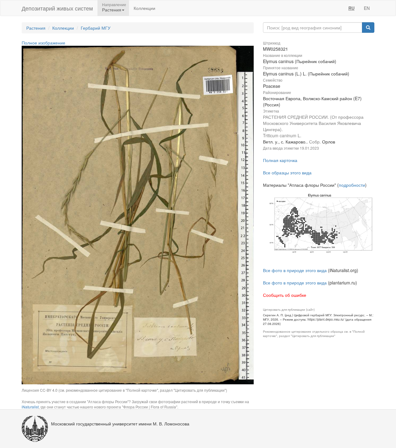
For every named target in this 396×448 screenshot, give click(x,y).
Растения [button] (111, 9)
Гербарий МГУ (95, 28)
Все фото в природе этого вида (295, 270)
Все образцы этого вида (287, 172)
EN (367, 8)
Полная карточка (280, 160)
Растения (35, 28)
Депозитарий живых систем (57, 8)
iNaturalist (30, 406)
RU (351, 8)
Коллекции (144, 8)
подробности (352, 185)
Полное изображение (43, 43)
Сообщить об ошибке (284, 295)
